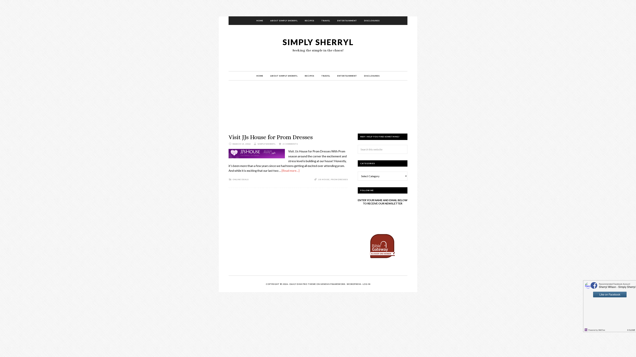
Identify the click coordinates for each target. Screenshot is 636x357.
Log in (366, 284)
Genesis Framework (332, 284)
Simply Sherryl (318, 42)
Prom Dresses (339, 179)
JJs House (324, 179)
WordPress (354, 284)
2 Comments (290, 144)
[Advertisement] (318, 110)
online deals (241, 179)
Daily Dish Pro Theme (303, 284)
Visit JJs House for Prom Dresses (271, 137)
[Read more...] (290, 170)
